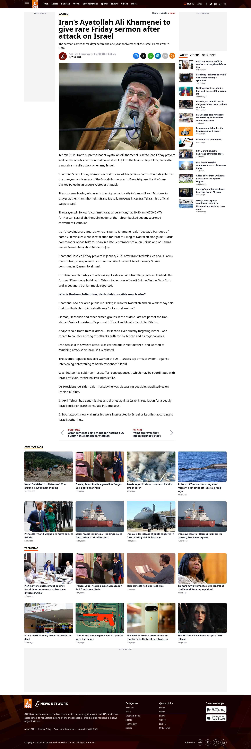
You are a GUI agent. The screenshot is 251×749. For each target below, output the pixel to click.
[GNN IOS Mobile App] (216, 717)
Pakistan (130, 707)
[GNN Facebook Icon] (206, 4)
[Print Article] (172, 56)
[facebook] (136, 56)
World (164, 13)
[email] (165, 56)
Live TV (162, 723)
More (134, 3)
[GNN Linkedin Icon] (220, 4)
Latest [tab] (183, 55)
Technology (131, 723)
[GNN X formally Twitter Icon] (211, 4)
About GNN (29, 729)
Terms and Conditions (65, 729)
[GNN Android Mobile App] (216, 709)
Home (155, 13)
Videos (162, 719)
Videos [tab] (194, 55)
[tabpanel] (203, 136)
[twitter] (143, 56)
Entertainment (133, 715)
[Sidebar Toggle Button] (27, 4)
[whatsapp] (151, 56)
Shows (162, 715)
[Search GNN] (225, 4)
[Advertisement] (39, 58)
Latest (162, 711)
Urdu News (164, 728)
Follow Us (190, 742)
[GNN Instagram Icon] (215, 4)
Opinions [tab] (208, 55)
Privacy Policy (44, 729)
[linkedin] (158, 56)
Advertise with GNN (88, 729)
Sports (129, 719)
